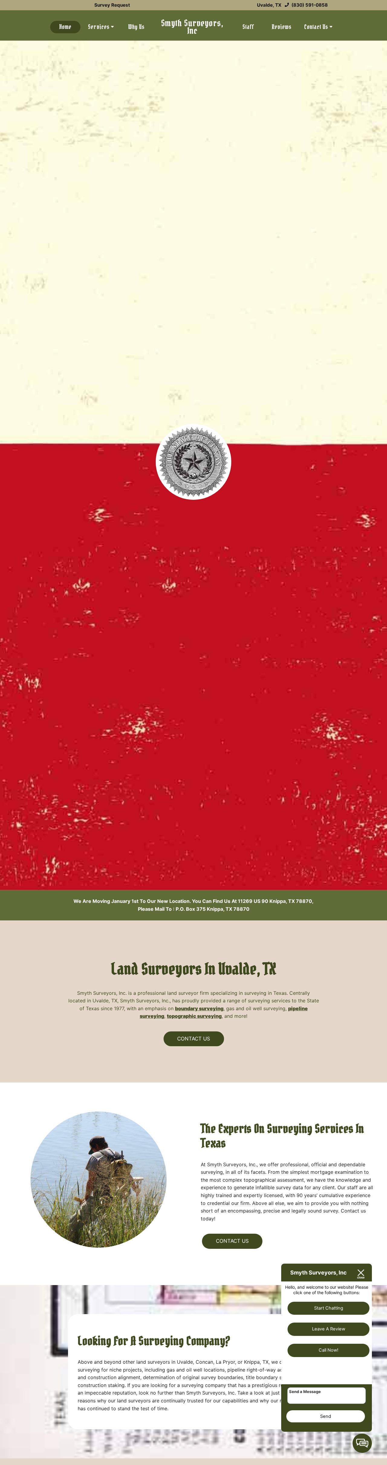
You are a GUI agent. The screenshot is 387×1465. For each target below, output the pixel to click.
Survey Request (112, 5)
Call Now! (328, 1350)
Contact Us (317, 27)
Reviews (281, 27)
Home (65, 27)
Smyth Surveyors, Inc (192, 27)
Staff (248, 27)
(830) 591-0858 (309, 5)
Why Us (136, 27)
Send (325, 1416)
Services (99, 27)
